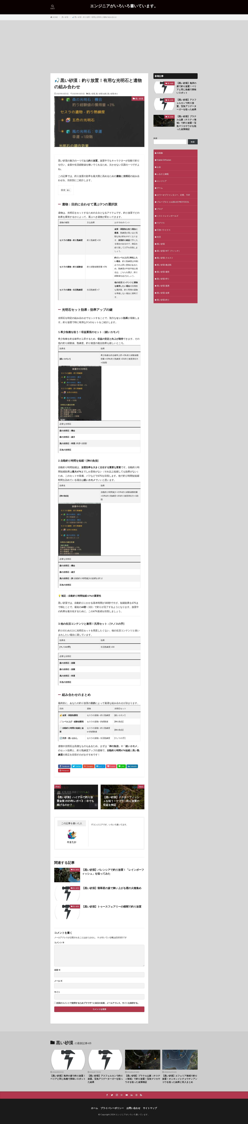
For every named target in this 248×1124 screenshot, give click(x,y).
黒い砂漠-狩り (163, 279)
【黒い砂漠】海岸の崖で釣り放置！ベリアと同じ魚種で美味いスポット (186, 88)
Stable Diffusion (164, 160)
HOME (55, 17)
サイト (57, 992)
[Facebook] (64, 766)
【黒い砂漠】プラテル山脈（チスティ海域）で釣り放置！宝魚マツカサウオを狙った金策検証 (186, 122)
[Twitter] (76, 766)
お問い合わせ (133, 1108)
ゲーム (160, 188)
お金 (159, 167)
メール (58, 981)
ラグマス (161, 223)
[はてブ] (100, 766)
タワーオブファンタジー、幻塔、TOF (173, 195)
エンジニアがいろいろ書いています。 (124, 6)
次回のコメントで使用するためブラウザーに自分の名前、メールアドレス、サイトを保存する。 (98, 1003)
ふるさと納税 (163, 174)
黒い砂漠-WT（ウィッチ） (169, 251)
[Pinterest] (64, 770)
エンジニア (162, 181)
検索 (155, 138)
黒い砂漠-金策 (101, 94)
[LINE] (121, 766)
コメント (59, 942)
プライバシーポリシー (112, 1108)
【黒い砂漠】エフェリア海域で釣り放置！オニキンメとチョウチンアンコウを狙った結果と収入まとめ (179, 1078)
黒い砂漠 (65, 17)
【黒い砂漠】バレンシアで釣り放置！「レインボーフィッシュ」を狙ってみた (113, 871)
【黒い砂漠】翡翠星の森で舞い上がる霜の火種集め (111, 887)
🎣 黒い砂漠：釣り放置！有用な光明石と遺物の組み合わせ (94, 17)
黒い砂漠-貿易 (163, 285)
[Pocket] (111, 766)
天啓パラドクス (164, 230)
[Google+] (89, 766)
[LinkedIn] (132, 766)
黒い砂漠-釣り (112, 94)
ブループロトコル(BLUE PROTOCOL (173, 202)
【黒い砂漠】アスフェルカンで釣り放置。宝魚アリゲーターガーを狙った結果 (186, 104)
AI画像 (160, 153)
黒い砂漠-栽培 (163, 272)
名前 (57, 970)
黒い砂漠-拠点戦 (164, 265)
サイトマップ (150, 1108)
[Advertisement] (124, 46)
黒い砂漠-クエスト (165, 258)
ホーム (94, 1108)
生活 (159, 237)
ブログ (160, 209)
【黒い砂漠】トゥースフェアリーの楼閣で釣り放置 (111, 906)
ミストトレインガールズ (167, 216)
